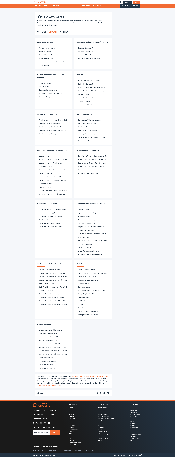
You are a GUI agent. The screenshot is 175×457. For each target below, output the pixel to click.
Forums (47, 6)
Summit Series (134, 427)
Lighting (100, 429)
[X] (37, 423)
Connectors (72, 412)
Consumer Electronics (104, 416)
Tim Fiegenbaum (77, 376)
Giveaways (97, 6)
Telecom (100, 440)
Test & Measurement (75, 442)
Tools (66, 6)
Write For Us (38, 414)
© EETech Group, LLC (38, 455)
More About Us (39, 410)
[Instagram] (45, 423)
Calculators (133, 408)
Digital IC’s (72, 416)
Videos (75, 6)
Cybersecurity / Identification (106, 418)
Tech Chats (64, 32)
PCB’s (70, 434)
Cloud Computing (102, 414)
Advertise (52, 410)
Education (57, 6)
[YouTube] (49, 422)
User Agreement (135, 455)
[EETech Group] (38, 450)
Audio (99, 409)
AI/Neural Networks (103, 407)
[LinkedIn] (41, 423)
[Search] (121, 2)
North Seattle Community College (96, 376)
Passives (71, 431)
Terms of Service (125, 455)
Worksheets (133, 440)
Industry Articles (135, 414)
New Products (134, 419)
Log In (127, 2)
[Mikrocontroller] (94, 450)
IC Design (72, 425)
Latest (71, 407)
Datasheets (85, 6)
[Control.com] (53, 450)
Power (71, 436)
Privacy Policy (115, 455)
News (132, 421)
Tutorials (41, 32)
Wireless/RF (72, 445)
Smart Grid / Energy (103, 438)
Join (136, 2)
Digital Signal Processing (105, 420)
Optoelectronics (73, 429)
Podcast (108, 6)
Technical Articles (135, 434)
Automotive (101, 412)
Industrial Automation (104, 423)
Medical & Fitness (103, 431)
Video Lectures (134, 438)
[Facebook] (33, 423)
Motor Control (101, 436)
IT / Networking (102, 427)
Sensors (71, 440)
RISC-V (71, 438)
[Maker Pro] (78, 450)
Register (55, 432)
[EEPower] (67, 450)
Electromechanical (74, 420)
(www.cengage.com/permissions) (48, 385)
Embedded (72, 423)
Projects (132, 425)
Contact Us (53, 414)
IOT (99, 425)
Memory (71, 427)
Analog (71, 409)
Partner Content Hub (130, 6)
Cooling (71, 414)
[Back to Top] (141, 455)
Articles (37, 6)
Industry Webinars (135, 416)
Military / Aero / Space (104, 434)
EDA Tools (72, 418)
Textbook (133, 436)
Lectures (53, 32)
